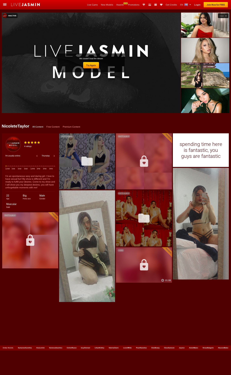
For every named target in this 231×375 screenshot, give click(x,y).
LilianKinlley (99, 348)
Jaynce (182, 348)
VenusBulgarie (208, 348)
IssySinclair (85, 348)
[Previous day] (37, 156)
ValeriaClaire (114, 348)
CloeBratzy (155, 348)
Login (197, 4)
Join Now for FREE (216, 4)
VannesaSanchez (55, 348)
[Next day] (54, 156)
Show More (205, 108)
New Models (107, 4)
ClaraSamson (169, 348)
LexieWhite (127, 348)
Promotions (133, 4)
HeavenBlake (223, 348)
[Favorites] (161, 4)
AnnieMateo (193, 348)
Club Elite (144, 4)
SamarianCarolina (25, 348)
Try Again (91, 65)
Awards (120, 4)
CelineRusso (72, 348)
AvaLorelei (40, 348)
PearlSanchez (141, 348)
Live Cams (92, 4)
